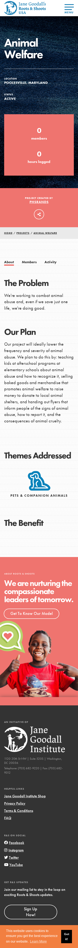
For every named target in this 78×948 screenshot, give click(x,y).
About (9, 262)
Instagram (16, 850)
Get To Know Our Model (31, 613)
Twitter (14, 857)
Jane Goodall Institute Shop (25, 796)
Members (29, 262)
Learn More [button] (38, 941)
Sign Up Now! (30, 911)
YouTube (16, 864)
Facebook (16, 842)
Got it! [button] (66, 936)
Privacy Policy (14, 803)
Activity (51, 262)
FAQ (7, 817)
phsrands (39, 202)
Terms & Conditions (18, 810)
